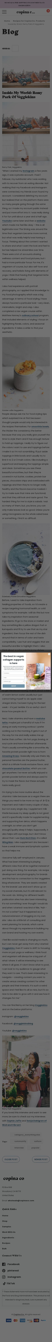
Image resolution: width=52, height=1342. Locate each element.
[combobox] (13, 681)
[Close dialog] (49, 654)
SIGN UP (13, 686)
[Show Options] (23, 681)
